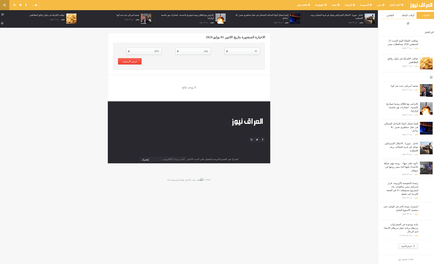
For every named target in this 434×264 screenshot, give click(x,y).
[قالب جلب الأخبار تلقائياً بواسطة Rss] (185, 180)
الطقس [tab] (390, 15)
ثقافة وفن (302, 5)
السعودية (365, 5)
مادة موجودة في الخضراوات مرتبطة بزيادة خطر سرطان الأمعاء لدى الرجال (401, 228)
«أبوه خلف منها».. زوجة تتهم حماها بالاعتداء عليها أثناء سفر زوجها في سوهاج (401, 167)
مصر (379, 5)
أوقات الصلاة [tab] (408, 15)
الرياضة (349, 5)
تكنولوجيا (320, 5)
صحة (335, 5)
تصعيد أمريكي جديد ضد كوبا (404, 86)
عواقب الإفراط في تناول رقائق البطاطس (47, 15)
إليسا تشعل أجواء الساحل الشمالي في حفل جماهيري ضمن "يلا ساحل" (401, 127)
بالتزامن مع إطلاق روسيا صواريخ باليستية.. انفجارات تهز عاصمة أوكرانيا (402, 107)
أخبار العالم (395, 5)
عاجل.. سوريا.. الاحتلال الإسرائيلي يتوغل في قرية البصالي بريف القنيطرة (401, 147)
